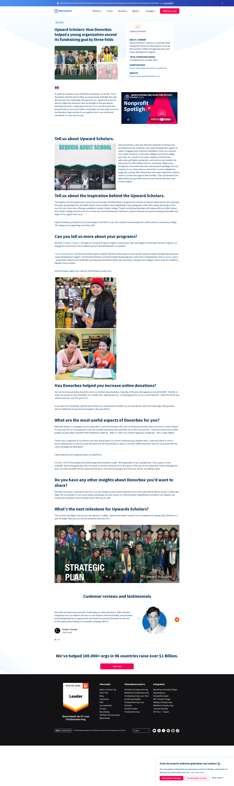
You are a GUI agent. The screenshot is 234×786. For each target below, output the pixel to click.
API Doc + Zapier (161, 712)
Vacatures (104, 699)
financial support (170, 256)
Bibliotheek (105, 718)
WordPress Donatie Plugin (165, 689)
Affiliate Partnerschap (110, 715)
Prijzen (110, 11)
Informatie (105, 684)
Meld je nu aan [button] (169, 11)
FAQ (101, 702)
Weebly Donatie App (162, 702)
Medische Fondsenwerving (136, 693)
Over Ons (104, 693)
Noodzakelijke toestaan (197, 778)
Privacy (103, 708)
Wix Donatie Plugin (162, 699)
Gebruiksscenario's (134, 684)
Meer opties (217, 777)
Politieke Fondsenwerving (136, 689)
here (78, 271)
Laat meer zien (197, 772)
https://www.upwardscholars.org (145, 76)
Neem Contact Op (108, 689)
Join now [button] (117, 666)
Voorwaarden (106, 705)
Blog (102, 696)
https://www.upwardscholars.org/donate (148, 68)
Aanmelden (168, 3)
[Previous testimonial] (177, 619)
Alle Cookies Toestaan (171, 778)
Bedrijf (135, 11)
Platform (96, 11)
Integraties (159, 684)
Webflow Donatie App (163, 705)
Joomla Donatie (160, 708)
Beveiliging (105, 712)
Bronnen (122, 11)
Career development (64, 253)
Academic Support (71, 242)
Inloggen (150, 11)
